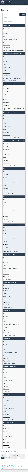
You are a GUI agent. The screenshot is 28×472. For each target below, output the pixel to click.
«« (2, 455)
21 (15, 458)
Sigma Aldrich (6, 45)
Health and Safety (15, 466)
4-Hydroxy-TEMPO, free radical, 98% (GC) (13, 140)
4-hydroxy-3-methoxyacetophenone (12, 53)
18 (6, 458)
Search (23, 14)
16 (23, 455)
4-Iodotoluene (6, 196)
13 (14, 455)
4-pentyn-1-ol (6, 394)
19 (9, 458)
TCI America (6, 442)
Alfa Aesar (5, 244)
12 (10, 455)
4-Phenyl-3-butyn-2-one (9, 422)
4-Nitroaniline (6, 310)
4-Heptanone (6, 25)
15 (20, 455)
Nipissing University (11, 465)
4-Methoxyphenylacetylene (10, 225)
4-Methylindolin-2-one (9, 254)
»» (23, 458)
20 (12, 458)
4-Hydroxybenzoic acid (8, 112)
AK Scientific (6, 160)
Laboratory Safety (6, 466)
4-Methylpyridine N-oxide (9, 282)
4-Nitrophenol (6, 338)
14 (17, 455)
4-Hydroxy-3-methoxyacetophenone (12, 83)
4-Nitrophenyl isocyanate (9, 366)
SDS (8, 2)
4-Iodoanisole (6, 168)
